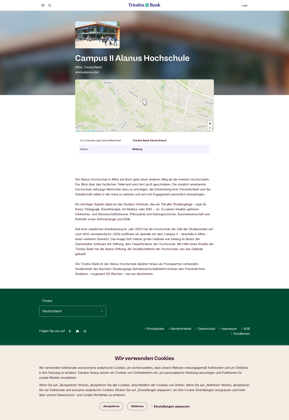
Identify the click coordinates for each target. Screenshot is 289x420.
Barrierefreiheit (181, 329)
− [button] (210, 128)
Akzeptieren (111, 406)
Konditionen (241, 333)
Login (244, 5)
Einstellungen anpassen (172, 406)
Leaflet (78, 131)
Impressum (229, 329)
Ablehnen (137, 406)
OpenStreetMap (89, 131)
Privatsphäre (155, 329)
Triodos (47, 301)
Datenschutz (206, 329)
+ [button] (210, 123)
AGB (247, 329)
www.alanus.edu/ (87, 72)
